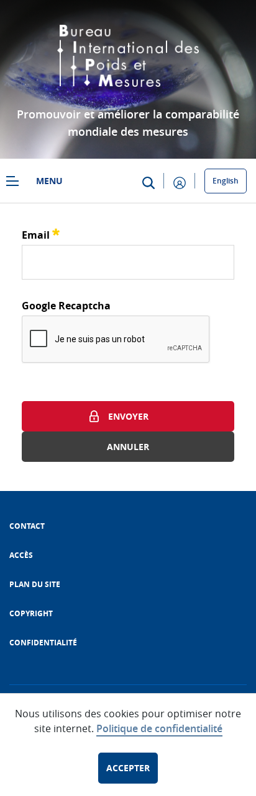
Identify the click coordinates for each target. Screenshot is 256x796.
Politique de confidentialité (159, 728)
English (226, 180)
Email (41, 233)
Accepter (128, 768)
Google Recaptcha (66, 305)
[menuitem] (27, 526)
